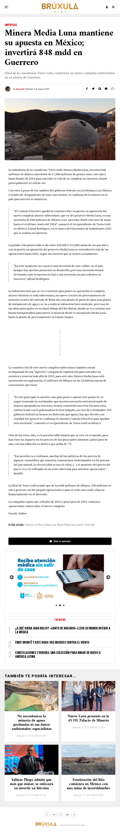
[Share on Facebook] (87, 88)
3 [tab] (64, 605)
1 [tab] (56, 605)
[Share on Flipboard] (99, 88)
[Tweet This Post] (93, 88)
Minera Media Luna (66, 524)
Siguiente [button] (108, 577)
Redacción (20, 88)
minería (79, 524)
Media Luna (50, 524)
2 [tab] (60, 605)
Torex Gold (90, 524)
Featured (29, 524)
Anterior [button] (12, 577)
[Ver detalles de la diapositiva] (60, 578)
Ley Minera (39, 524)
